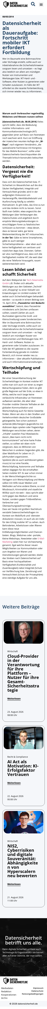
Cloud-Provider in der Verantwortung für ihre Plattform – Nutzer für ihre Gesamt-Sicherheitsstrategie (23, 673)
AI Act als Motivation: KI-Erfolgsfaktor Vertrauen (22, 768)
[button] (41, 4)
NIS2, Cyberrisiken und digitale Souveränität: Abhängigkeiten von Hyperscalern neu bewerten (22, 860)
